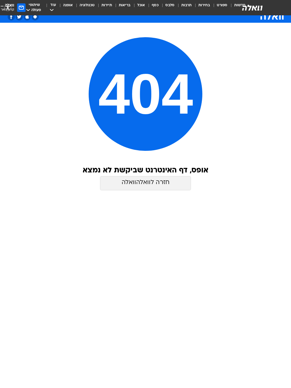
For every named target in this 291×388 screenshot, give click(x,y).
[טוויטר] (19, 16)
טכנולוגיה (87, 5)
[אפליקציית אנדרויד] (35, 16)
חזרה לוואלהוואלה (145, 182)
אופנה (68, 5)
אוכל (141, 5)
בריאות (124, 5)
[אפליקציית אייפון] (27, 16)
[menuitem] (218, 8)
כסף (155, 5)
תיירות (106, 5)
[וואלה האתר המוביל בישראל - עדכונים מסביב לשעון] (252, 8)
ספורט (222, 5)
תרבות (186, 5)
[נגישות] (7, 7)
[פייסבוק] (11, 16)
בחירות (204, 5)
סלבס (169, 5)
